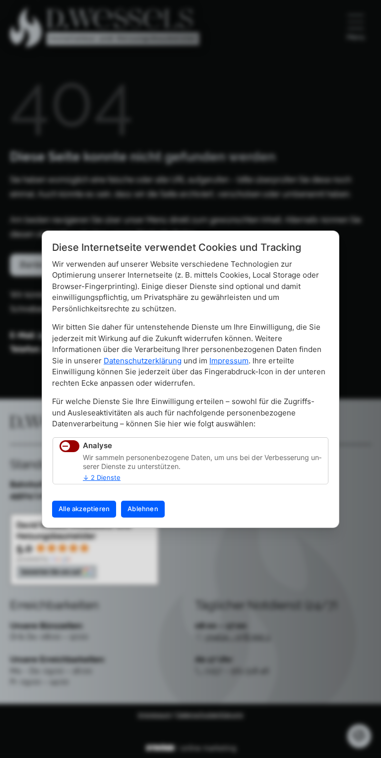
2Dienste (102, 477)
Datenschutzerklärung (143, 360)
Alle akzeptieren (84, 509)
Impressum (229, 360)
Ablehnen (142, 509)
